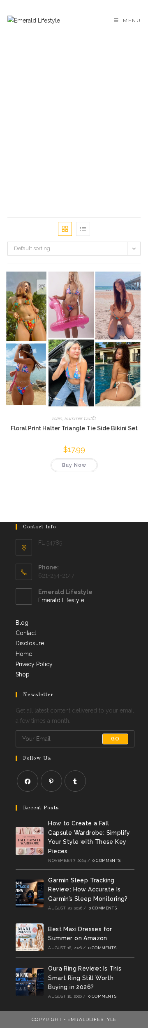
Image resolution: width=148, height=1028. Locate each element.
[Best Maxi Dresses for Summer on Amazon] (30, 937)
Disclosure (30, 643)
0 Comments (106, 860)
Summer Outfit (80, 418)
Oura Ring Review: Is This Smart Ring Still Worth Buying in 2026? (84, 977)
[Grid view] (65, 229)
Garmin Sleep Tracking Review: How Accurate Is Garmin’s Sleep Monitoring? (87, 889)
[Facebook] (27, 781)
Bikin (57, 418)
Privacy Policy (34, 664)
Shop (23, 674)
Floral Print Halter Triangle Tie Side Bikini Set (74, 428)
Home (24, 654)
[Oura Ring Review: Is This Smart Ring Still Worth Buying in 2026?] (30, 982)
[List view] (83, 229)
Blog (22, 622)
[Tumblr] (75, 781)
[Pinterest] (51, 781)
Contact (26, 633)
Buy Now (74, 465)
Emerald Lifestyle (61, 600)
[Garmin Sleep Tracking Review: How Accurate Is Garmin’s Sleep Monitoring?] (30, 893)
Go (115, 739)
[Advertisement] (74, 119)
